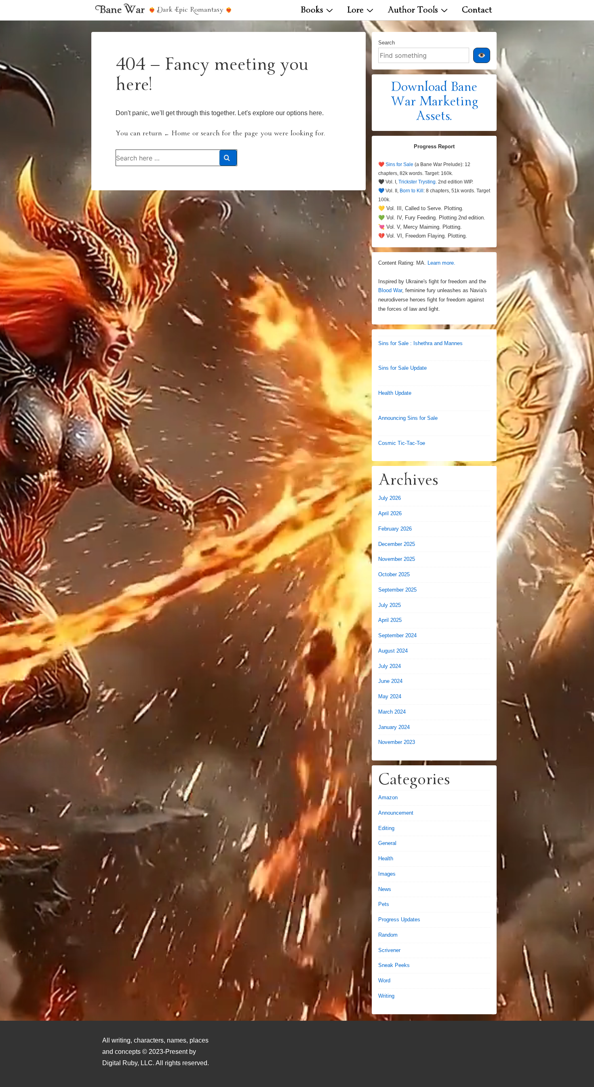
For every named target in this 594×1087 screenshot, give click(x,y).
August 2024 (393, 651)
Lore (355, 11)
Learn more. (441, 263)
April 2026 (390, 513)
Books (312, 11)
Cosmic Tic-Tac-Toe (401, 443)
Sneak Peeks (394, 965)
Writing (386, 996)
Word (384, 980)
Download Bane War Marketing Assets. (434, 103)
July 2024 (389, 666)
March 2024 (392, 712)
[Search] (228, 158)
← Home (177, 134)
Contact (477, 11)
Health (385, 858)
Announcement (395, 813)
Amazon (388, 797)
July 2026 (389, 498)
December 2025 (396, 544)
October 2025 (394, 574)
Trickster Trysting (417, 182)
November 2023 (396, 742)
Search (386, 43)
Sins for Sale (399, 164)
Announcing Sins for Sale (408, 418)
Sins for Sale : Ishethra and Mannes (420, 343)
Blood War (390, 290)
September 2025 (397, 590)
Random (388, 935)
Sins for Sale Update (402, 368)
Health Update (394, 393)
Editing (386, 828)
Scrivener (389, 950)
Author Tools (413, 11)
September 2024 (397, 635)
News (384, 889)
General (387, 843)
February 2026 (395, 529)
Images (387, 874)
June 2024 (390, 681)
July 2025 (389, 605)
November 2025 (396, 559)
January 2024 (394, 727)
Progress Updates (399, 919)
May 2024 (389, 696)
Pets (383, 904)
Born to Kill (411, 191)
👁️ (482, 55)
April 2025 (390, 620)
